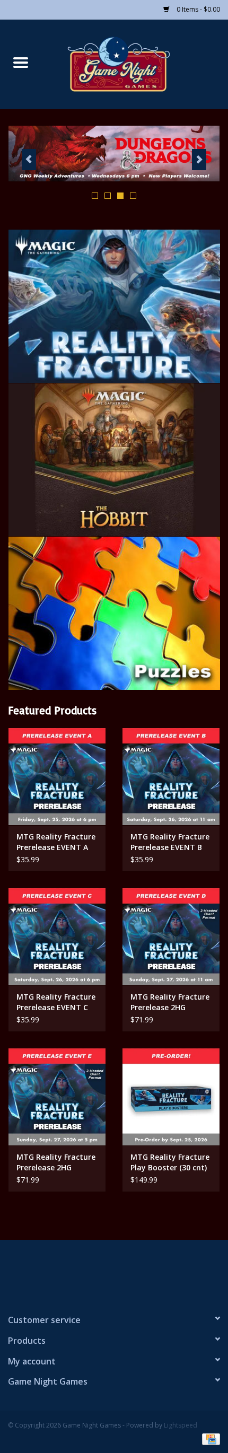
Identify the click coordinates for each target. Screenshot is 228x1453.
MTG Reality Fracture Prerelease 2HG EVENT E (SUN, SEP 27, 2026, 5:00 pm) (56, 1162)
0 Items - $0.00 (197, 9)
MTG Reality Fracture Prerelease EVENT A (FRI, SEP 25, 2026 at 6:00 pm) (55, 842)
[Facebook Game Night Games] (114, 1272)
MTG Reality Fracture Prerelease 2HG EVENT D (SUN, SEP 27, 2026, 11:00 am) (169, 1002)
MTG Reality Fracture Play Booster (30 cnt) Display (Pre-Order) (169, 1162)
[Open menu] (20, 62)
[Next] (199, 159)
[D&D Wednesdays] (114, 153)
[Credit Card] (209, 1438)
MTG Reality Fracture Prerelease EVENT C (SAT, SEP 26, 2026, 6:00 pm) (55, 1002)
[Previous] (29, 159)
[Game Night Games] (135, 63)
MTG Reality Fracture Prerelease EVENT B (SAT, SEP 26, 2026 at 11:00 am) (169, 842)
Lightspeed (180, 1425)
